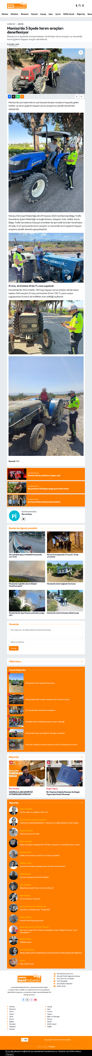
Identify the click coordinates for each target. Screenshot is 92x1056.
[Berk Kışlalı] (13, 875)
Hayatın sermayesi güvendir (32, 920)
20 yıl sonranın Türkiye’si (30, 899)
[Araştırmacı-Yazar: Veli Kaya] (13, 821)
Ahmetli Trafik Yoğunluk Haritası (68, 976)
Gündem (14, 14)
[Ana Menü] (83, 5)
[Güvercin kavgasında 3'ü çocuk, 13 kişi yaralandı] (65, 542)
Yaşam (49, 1014)
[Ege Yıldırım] (13, 886)
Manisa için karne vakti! (29, 834)
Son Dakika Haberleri (64, 984)
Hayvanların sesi (27, 964)
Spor (51, 14)
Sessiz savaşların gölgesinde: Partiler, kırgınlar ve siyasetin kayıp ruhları (50, 844)
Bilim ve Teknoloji (53, 1016)
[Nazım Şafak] (13, 853)
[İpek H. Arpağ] (13, 843)
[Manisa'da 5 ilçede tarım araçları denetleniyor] (46, 71)
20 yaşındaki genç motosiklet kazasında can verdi (25, 555)
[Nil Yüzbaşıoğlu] (13, 951)
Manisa (5, 14)
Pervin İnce (27, 514)
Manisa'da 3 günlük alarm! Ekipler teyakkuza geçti (23, 585)
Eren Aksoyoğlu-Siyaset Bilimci (34, 927)
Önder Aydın (25, 863)
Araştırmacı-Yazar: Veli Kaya (33, 820)
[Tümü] (82, 661)
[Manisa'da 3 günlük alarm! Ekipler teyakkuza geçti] (27, 571)
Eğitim (11, 1021)
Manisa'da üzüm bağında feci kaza (61, 584)
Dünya (49, 1019)
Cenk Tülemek (26, 809)
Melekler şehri (26, 942)
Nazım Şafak (25, 852)
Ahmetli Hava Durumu (65, 974)
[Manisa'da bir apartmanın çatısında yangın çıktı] (27, 600)
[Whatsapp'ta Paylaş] (18, 96)
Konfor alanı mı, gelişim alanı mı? (34, 812)
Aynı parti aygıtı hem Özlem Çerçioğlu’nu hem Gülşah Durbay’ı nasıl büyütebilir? (48, 931)
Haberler (11, 24)
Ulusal (11, 1014)
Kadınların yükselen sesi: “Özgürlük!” (35, 909)
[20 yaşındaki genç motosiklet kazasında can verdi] (27, 542)
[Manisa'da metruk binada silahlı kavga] (65, 600)
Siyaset (34, 14)
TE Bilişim (51, 1047)
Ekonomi (24, 14)
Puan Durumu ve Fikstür (65, 978)
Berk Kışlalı (25, 874)
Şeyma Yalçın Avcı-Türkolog (33, 906)
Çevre (58, 14)
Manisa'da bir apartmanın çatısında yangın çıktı (27, 614)
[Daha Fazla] (22, 96)
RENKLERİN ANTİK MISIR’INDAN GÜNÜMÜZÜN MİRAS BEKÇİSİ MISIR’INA (51, 953)
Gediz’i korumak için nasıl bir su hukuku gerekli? (40, 855)
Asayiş (43, 14)
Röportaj (81, 14)
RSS (25, 1040)
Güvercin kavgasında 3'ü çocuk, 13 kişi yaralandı (62, 555)
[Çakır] (13, 962)
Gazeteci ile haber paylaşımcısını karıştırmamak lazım (42, 866)
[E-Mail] (23, 519)
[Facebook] (23, 1000)
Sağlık (49, 1026)
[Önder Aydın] (13, 864)
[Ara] (80, 5)
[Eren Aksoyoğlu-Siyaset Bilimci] (13, 929)
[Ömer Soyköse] (13, 832)
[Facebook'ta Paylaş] (9, 96)
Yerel (11, 1016)
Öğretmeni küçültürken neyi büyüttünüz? (37, 888)
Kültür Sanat (68, 14)
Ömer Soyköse (26, 831)
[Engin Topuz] (13, 940)
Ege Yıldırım (25, 885)
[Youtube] (35, 1000)
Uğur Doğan (25, 917)
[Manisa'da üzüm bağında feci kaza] (65, 571)
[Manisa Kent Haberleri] (17, 5)
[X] (27, 1000)
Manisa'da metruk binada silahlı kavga (63, 613)
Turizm (49, 1011)
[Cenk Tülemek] (13, 810)
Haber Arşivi (61, 986)
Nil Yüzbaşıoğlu (27, 950)
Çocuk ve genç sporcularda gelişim (34, 877)
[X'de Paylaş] (13, 96)
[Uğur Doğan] (13, 918)
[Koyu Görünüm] (77, 5)
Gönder (14, 648)
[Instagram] (31, 1000)
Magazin (12, 1026)
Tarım (11, 1011)
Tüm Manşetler (62, 981)
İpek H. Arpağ (26, 841)
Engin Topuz (25, 939)
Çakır (22, 961)
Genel (49, 1021)
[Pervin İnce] (14, 515)
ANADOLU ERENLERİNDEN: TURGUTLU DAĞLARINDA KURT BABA (49, 823)
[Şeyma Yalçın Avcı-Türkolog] (13, 908)
